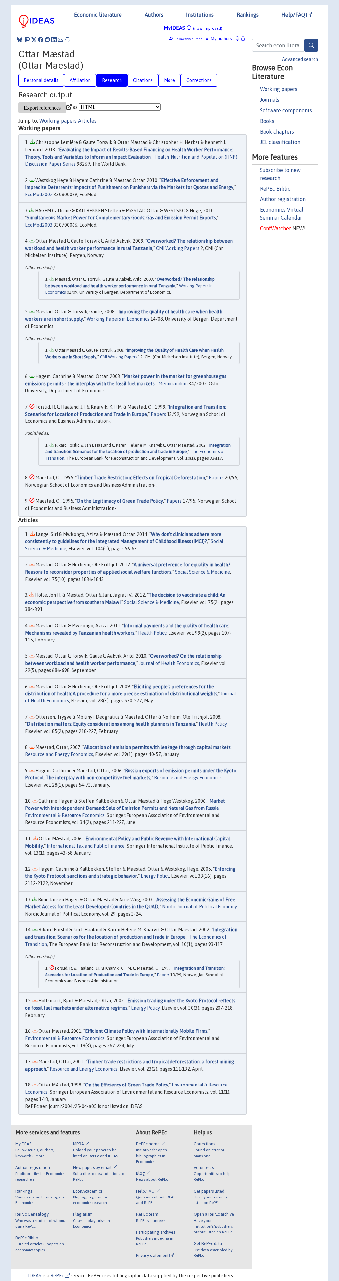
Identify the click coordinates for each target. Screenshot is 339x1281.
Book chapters (277, 132)
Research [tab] (112, 80)
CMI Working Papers (177, 248)
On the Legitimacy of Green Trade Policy (120, 501)
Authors (154, 15)
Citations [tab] (143, 80)
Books (267, 121)
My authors (220, 38)
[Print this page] (67, 40)
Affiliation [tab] (80, 80)
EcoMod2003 (39, 225)
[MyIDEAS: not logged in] (239, 38)
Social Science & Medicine (202, 572)
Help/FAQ (293, 15)
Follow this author (188, 39)
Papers (158, 414)
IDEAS (34, 1275)
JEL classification (280, 142)
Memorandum (173, 383)
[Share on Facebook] (40, 40)
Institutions (200, 15)
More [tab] (169, 80)
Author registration (283, 199)
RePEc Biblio (275, 189)
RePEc (57, 1275)
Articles (87, 121)
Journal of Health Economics (169, 663)
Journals (269, 100)
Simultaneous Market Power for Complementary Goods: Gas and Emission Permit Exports (121, 217)
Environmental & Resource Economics (65, 815)
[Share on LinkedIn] (54, 40)
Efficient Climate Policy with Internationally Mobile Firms (146, 1031)
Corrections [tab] (199, 80)
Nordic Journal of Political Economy (199, 906)
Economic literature (98, 15)
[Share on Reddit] (47, 40)
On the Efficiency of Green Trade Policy (126, 1084)
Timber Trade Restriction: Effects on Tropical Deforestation (141, 477)
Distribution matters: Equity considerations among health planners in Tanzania (111, 724)
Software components (286, 110)
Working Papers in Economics (118, 319)
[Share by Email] (60, 40)
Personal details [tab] (41, 80)
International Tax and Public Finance (86, 846)
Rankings (248, 15)
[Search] (311, 45)
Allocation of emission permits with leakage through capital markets (157, 747)
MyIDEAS (193, 28)
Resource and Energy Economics (59, 754)
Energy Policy (155, 876)
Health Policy (152, 633)
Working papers (278, 89)
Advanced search (300, 59)
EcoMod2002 (39, 194)
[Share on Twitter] (34, 40)
